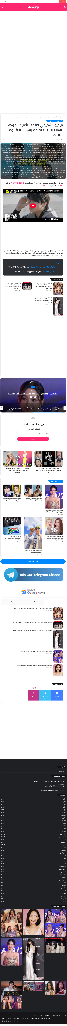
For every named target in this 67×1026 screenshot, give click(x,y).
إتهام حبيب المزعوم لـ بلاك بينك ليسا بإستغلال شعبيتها (34, 499)
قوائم (63, 885)
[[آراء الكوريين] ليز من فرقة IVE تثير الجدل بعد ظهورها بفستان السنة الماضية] (58, 306)
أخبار (55, 117)
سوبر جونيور (61, 874)
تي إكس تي (62, 853)
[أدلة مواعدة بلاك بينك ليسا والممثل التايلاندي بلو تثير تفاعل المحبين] (11, 995)
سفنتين (63, 872)
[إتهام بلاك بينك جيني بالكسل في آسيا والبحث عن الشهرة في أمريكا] (58, 670)
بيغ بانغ (63, 842)
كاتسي (63, 888)
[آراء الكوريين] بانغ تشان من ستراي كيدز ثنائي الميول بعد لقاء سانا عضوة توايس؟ (54, 538)
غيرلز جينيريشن (61, 882)
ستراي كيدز (62, 869)
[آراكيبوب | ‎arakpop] (33, 6)
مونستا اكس (61, 898)
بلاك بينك (62, 834)
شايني (63, 877)
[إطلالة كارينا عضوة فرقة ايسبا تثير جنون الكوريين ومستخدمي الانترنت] (54, 497)
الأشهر (34, 602)
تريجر (63, 847)
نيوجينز (63, 901)
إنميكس (63, 812)
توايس (63, 850)
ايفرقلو (63, 828)
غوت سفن (62, 880)
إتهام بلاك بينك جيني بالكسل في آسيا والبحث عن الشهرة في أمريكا (34, 665)
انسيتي (63, 820)
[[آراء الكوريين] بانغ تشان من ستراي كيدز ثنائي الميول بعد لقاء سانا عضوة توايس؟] (54, 526)
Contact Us (47, 1018)
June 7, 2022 (50, 272)
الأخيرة (55, 602)
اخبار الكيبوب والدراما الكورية (9, 1018)
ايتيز (64, 823)
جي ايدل (62, 855)
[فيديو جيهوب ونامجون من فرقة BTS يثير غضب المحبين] (33, 533)
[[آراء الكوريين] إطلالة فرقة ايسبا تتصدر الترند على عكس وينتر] (58, 656)
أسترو (63, 807)
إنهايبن (63, 815)
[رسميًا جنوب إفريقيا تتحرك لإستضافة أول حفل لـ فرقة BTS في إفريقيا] (12, 526)
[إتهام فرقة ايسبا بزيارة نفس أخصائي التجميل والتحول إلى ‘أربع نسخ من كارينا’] (27, 286)
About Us (40, 1018)
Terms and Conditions (31, 1018)
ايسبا (63, 826)
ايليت (63, 831)
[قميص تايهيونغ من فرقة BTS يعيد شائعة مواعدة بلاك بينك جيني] (12, 491)
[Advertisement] (33, 35)
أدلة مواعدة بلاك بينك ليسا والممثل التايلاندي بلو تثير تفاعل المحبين (33, 395)
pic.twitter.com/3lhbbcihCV (42, 267)
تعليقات (12, 602)
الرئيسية (60, 117)
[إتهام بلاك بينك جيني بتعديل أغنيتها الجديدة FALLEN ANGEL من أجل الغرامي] (55, 988)
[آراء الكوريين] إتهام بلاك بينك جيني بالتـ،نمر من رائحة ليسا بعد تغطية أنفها (44, 286)
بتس (61, 185)
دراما (63, 858)
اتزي (63, 818)
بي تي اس (54, 120)
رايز (64, 863)
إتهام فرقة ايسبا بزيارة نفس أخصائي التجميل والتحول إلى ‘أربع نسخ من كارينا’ (12, 286)
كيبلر (63, 890)
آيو (64, 801)
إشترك (33, 439)
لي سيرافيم (62, 893)
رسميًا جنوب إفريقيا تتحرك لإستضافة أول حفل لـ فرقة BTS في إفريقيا (13, 538)
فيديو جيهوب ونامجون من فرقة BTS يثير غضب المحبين (33, 551)
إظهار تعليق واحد (33, 561)
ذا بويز (63, 861)
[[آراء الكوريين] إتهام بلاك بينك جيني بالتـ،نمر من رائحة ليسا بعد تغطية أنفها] (58, 288)
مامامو (63, 896)
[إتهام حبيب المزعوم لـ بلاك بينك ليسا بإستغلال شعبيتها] (33, 491)
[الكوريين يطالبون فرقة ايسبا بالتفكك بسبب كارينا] (11, 952)
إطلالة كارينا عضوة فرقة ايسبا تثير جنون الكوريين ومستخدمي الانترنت (54, 511)
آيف (64, 799)
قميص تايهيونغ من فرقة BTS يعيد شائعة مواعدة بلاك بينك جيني (12, 499)
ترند (48, 120)
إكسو (63, 810)
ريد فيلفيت (62, 866)
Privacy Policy (20, 1018)
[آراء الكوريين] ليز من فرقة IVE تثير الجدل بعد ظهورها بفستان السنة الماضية (43, 300)
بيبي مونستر (61, 839)
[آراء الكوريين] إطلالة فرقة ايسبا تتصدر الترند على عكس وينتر (43, 1)
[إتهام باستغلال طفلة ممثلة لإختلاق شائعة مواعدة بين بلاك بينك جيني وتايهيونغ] (33, 986)
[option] (33, 395)
